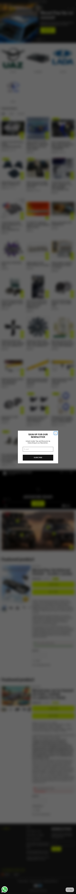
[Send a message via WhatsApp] (4, 889)
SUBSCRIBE (38, 457)
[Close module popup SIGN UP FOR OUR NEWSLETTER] (55, 433)
